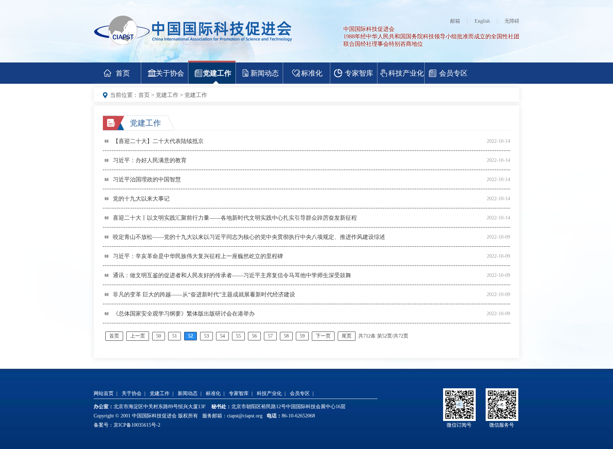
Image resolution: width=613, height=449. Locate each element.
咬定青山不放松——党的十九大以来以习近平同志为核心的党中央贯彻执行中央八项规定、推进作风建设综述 (249, 237)
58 (286, 336)
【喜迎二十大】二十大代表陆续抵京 (158, 141)
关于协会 (170, 73)
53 (206, 336)
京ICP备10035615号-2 (137, 425)
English (482, 21)
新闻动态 (264, 73)
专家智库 (359, 73)
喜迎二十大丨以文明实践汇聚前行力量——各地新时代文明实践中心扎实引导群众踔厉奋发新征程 (235, 218)
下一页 (323, 336)
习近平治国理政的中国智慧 (147, 179)
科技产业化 (406, 73)
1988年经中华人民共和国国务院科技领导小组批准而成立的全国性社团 (431, 36)
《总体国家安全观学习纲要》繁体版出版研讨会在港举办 (184, 314)
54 (222, 336)
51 (174, 336)
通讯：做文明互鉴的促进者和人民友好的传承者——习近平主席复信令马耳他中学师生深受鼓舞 (232, 275)
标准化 (311, 73)
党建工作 (217, 73)
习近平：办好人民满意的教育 (150, 160)
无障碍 (511, 21)
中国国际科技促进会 (368, 29)
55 (238, 336)
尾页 (347, 336)
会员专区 (453, 73)
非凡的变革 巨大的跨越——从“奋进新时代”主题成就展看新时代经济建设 (204, 294)
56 (254, 336)
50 (158, 336)
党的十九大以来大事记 (141, 199)
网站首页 (104, 393)
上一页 (137, 336)
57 (270, 336)
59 (302, 336)
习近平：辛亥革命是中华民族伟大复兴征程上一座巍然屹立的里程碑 (198, 256)
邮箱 (455, 21)
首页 (123, 73)
